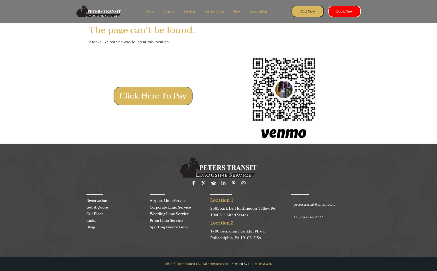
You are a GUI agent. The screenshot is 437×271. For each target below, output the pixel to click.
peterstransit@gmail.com (314, 204)
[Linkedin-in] (223, 183)
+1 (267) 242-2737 (308, 217)
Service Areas (214, 11)
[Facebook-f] (193, 183)
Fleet (237, 11)
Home (149, 11)
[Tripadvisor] (213, 183)
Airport (168, 11)
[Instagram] (243, 183)
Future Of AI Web (260, 263)
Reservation (258, 11)
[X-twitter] (203, 183)
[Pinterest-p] (233, 183)
